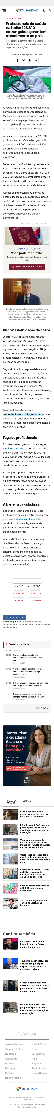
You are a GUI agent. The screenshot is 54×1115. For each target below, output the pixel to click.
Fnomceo (22, 624)
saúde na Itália (10, 627)
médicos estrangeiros (39, 624)
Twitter (20, 600)
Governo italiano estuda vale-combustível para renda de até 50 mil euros (29, 657)
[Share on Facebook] (17, 60)
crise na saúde (10, 624)
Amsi (19, 622)
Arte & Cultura (13, 1044)
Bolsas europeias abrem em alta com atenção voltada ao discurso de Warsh (29, 695)
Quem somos (39, 1097)
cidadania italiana (24, 519)
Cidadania (28, 1100)
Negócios (37, 1063)
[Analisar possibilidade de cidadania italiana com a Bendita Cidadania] (27, 235)
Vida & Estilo (39, 1044)
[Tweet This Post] (23, 60)
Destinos (10, 1053)
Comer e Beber (14, 1049)
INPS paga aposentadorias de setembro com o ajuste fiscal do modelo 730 (30, 684)
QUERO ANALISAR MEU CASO (26, 267)
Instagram (20, 593)
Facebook (37, 593)
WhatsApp (37, 600)
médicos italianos (13, 448)
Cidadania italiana (32, 622)
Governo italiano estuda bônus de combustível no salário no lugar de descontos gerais (28, 671)
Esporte (36, 1049)
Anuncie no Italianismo (20, 1097)
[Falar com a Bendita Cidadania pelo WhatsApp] (27, 755)
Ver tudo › (42, 708)
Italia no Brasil (13, 1077)
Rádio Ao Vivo (40, 1068)
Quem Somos (39, 1073)
